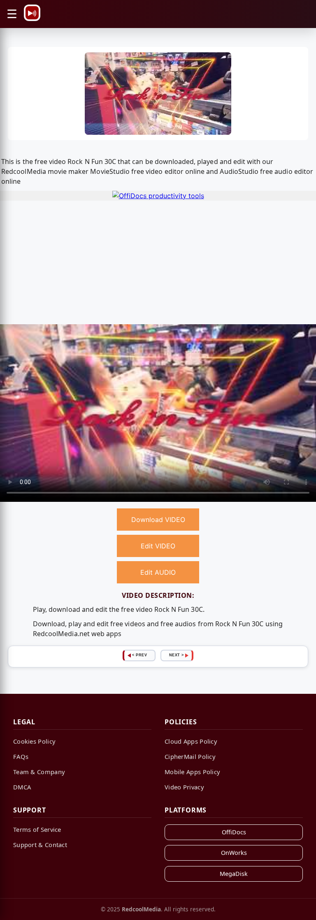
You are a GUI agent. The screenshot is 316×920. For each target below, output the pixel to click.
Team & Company (39, 772)
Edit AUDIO (158, 572)
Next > (176, 655)
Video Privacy (184, 787)
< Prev (139, 655)
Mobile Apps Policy (192, 772)
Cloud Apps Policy (191, 741)
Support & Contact (40, 844)
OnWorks (234, 853)
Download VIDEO (158, 519)
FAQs (20, 756)
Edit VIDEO (158, 546)
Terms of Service (37, 829)
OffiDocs (234, 832)
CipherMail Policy (190, 756)
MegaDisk (234, 874)
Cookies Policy (34, 741)
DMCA (22, 787)
